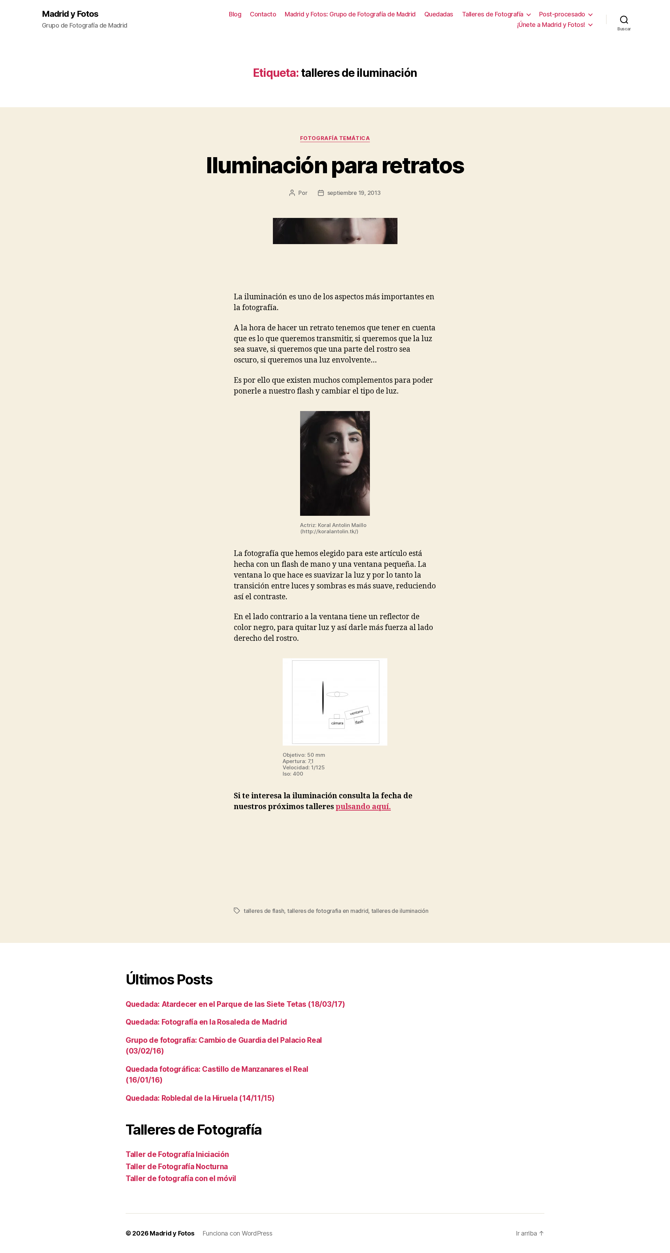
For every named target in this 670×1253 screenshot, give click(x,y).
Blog (235, 14)
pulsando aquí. (363, 807)
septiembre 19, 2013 (354, 192)
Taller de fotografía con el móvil (181, 1178)
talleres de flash (264, 910)
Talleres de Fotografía (492, 14)
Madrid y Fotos (70, 14)
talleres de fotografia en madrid (327, 910)
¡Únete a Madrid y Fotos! (551, 24)
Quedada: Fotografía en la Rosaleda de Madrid (206, 1022)
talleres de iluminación (400, 910)
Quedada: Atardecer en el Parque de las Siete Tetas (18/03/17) (235, 1004)
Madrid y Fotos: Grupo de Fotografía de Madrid (350, 14)
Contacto (263, 14)
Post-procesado (562, 14)
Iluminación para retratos (335, 165)
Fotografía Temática (335, 138)
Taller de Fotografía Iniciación (177, 1154)
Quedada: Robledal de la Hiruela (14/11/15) (200, 1098)
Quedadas (438, 14)
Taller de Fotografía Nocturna (177, 1166)
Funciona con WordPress (237, 1233)
